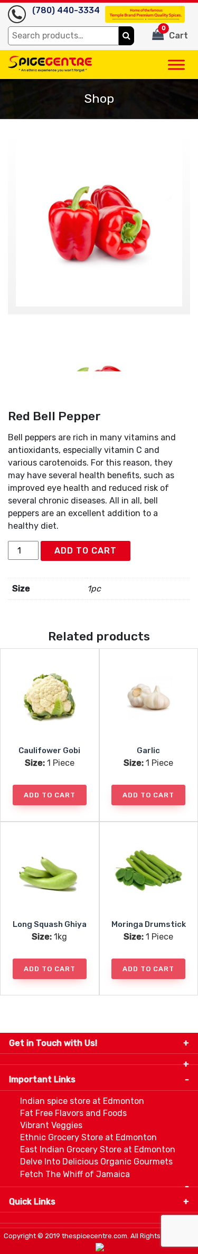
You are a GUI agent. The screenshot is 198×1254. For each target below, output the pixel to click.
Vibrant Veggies (51, 1125)
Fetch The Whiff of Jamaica (75, 1174)
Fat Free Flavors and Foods (73, 1113)
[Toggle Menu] (176, 65)
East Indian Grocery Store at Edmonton (97, 1149)
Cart (175, 33)
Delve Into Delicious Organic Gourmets (96, 1162)
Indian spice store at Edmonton (82, 1101)
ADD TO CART (85, 551)
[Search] (126, 35)
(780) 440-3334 (66, 10)
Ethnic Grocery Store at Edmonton (88, 1137)
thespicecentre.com (94, 1236)
